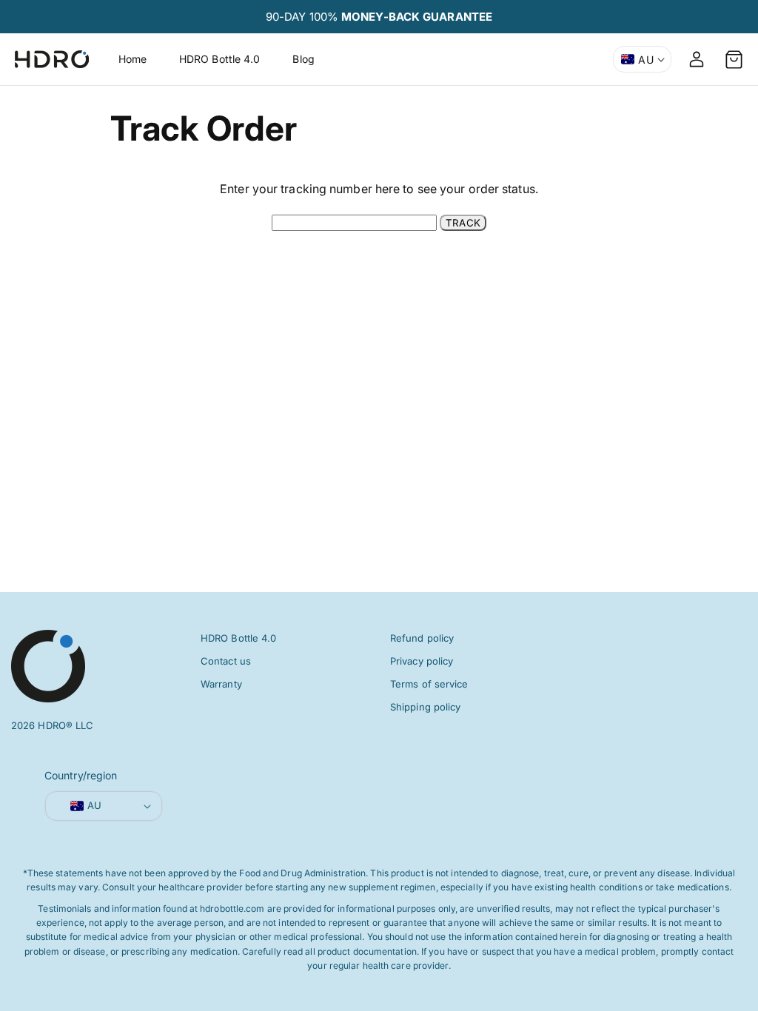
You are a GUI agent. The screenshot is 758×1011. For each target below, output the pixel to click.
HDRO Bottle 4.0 (239, 638)
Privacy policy (421, 661)
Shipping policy (425, 707)
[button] (733, 59)
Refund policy (422, 638)
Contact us (226, 661)
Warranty (221, 684)
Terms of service (429, 684)
